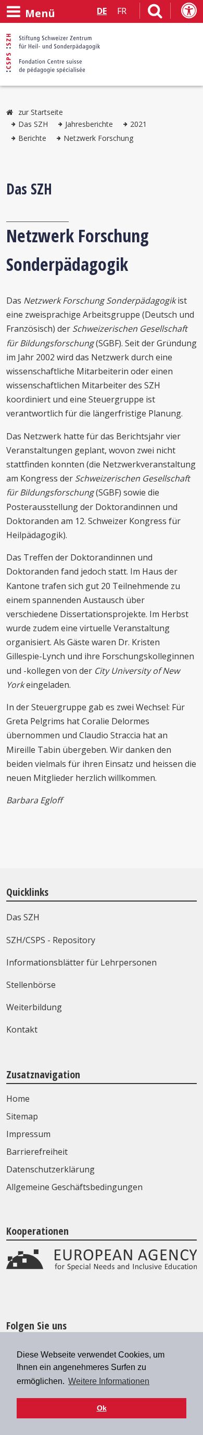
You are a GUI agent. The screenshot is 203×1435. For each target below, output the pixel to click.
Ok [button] (102, 1408)
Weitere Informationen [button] (108, 1381)
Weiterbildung (34, 1007)
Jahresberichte (89, 124)
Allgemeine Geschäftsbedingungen (74, 1187)
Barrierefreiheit (37, 1151)
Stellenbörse (31, 984)
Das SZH (33, 124)
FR (121, 11)
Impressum (28, 1134)
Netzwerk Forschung (98, 138)
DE (102, 11)
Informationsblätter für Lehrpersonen (81, 962)
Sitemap (22, 1116)
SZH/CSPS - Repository (50, 940)
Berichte (32, 138)
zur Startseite (40, 112)
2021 (138, 124)
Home (18, 1098)
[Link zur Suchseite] (155, 13)
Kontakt (21, 1029)
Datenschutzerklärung (50, 1169)
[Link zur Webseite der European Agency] (101, 1268)
